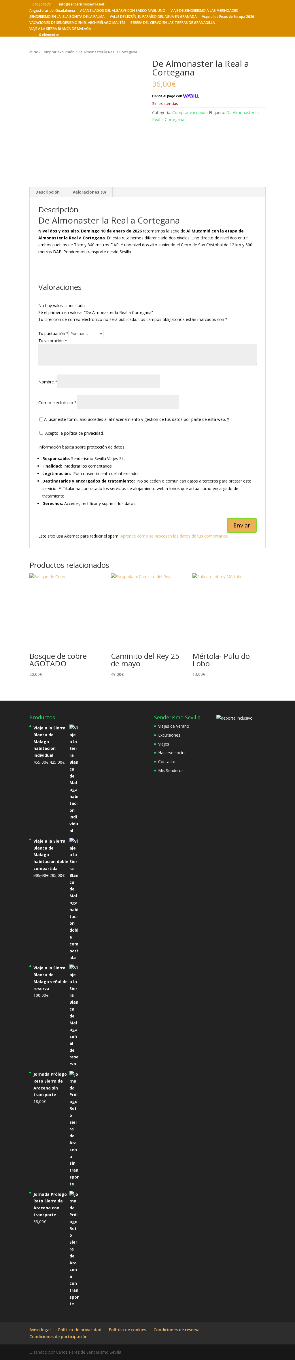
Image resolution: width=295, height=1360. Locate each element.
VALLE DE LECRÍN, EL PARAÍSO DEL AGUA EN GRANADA (153, 17)
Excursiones (169, 735)
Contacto (166, 761)
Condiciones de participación (58, 1336)
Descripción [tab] (47, 192)
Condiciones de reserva (177, 1329)
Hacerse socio (171, 752)
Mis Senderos (171, 770)
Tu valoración (52, 340)
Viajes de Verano (173, 726)
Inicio (33, 51)
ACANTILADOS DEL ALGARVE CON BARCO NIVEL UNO (122, 11)
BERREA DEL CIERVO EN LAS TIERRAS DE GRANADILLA (173, 23)
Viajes (163, 744)
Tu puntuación (53, 333)
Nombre (47, 382)
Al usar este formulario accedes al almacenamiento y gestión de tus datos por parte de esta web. (136, 419)
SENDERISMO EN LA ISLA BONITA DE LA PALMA (67, 17)
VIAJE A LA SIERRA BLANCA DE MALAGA (60, 29)
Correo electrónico (57, 402)
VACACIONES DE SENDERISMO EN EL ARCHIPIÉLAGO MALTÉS (77, 23)
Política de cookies (127, 1329)
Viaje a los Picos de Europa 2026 (228, 17)
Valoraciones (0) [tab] (89, 192)
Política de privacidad (79, 1329)
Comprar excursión (58, 51)
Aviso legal (40, 1329)
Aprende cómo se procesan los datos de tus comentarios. (174, 536)
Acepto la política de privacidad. (74, 433)
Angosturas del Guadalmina (52, 11)
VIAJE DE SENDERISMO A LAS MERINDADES (204, 11)
